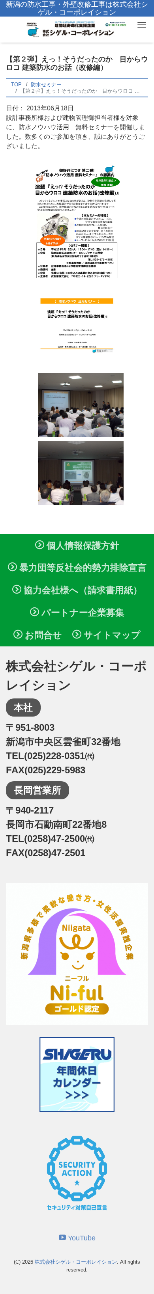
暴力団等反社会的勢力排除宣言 (81, 567)
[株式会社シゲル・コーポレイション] (77, 28)
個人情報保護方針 (81, 545)
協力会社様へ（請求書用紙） (81, 590)
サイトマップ (111, 635)
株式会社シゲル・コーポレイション (76, 1262)
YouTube (81, 1238)
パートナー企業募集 (81, 612)
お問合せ (42, 635)
